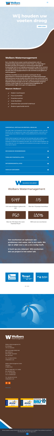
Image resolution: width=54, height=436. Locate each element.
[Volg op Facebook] (6, 383)
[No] (52, 432)
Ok (27, 433)
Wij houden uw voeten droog (30, 18)
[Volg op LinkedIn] (9, 383)
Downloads (8, 387)
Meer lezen (42, 26)
